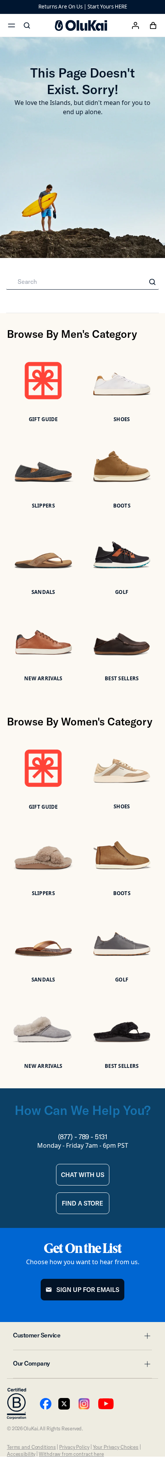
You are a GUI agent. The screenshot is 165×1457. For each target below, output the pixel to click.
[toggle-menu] (146, 1336)
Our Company (82, 1365)
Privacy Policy (74, 1447)
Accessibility (21, 1454)
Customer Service (82, 1337)
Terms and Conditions (31, 1447)
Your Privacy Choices (116, 1447)
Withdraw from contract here (71, 1454)
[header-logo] (81, 25)
